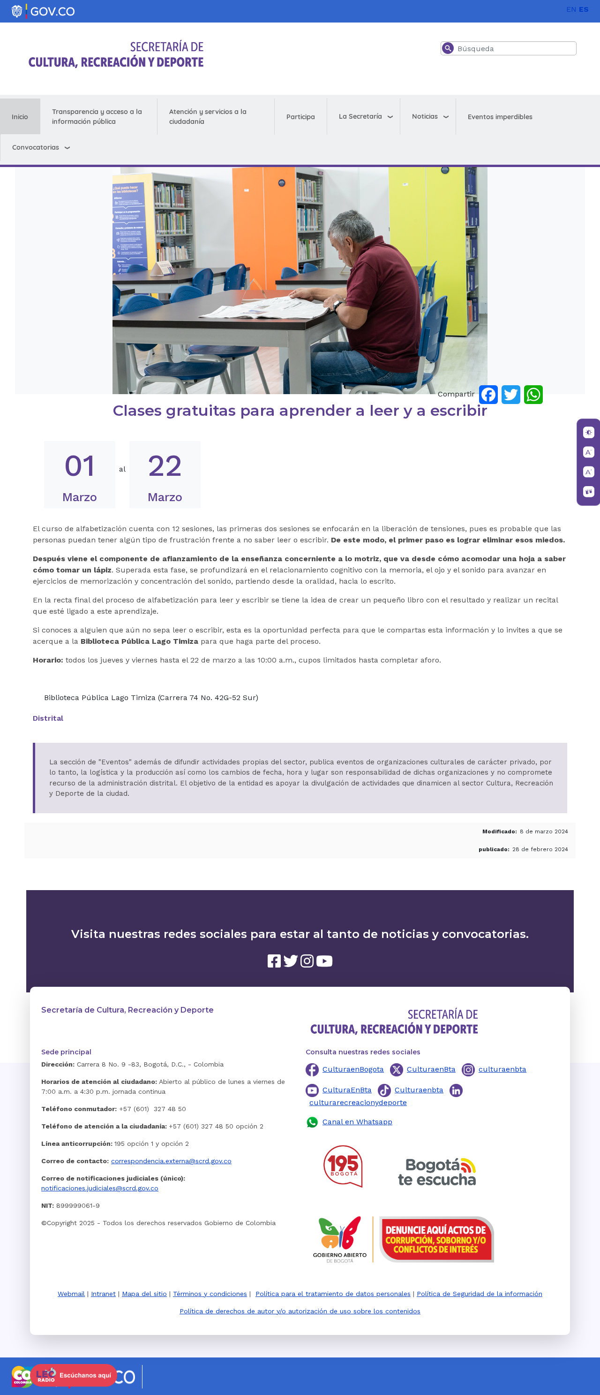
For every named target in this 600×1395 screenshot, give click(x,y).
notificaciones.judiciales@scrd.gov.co (99, 1188)
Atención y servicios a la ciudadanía (208, 116)
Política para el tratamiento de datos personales (333, 1293)
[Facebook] (488, 393)
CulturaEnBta (347, 1089)
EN (571, 9)
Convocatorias (35, 147)
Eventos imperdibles (500, 117)
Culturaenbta (419, 1089)
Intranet (103, 1293)
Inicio (20, 117)
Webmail (71, 1293)
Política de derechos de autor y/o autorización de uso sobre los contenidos (300, 1311)
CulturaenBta (431, 1069)
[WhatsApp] (533, 393)
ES (584, 9)
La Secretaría (360, 116)
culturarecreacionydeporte (358, 1102)
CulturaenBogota (353, 1069)
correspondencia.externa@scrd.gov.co (171, 1161)
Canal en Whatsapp (357, 1121)
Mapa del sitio (144, 1293)
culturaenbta (502, 1069)
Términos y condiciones (210, 1293)
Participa (300, 117)
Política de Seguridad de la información (479, 1293)
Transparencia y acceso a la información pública (97, 116)
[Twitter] (511, 393)
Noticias (425, 116)
